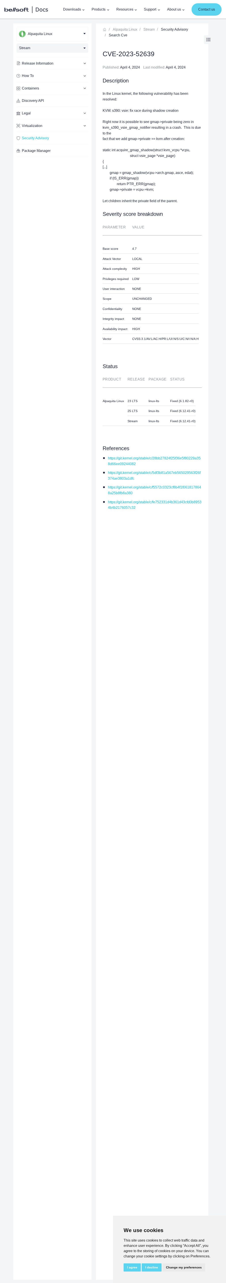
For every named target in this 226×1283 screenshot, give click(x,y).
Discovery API (33, 101)
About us (174, 9)
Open (208, 39)
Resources (124, 9)
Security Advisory (35, 138)
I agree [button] (132, 1267)
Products (98, 9)
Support (150, 9)
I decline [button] (151, 1267)
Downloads (72, 9)
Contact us (206, 9)
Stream (149, 29)
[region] (52, 651)
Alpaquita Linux (125, 29)
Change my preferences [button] (184, 1267)
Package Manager (36, 151)
